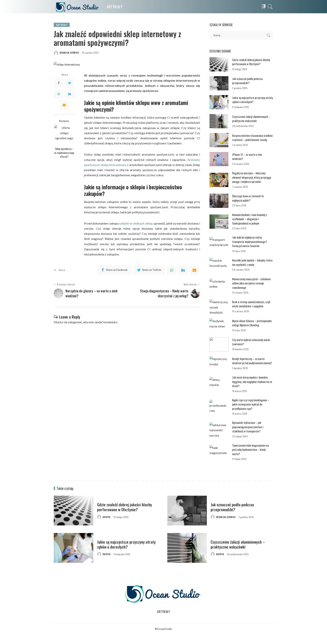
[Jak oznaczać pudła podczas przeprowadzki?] (218, 83)
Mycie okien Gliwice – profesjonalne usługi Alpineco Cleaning (252, 323)
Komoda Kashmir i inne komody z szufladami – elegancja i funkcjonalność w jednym (249, 219)
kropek (107, 517)
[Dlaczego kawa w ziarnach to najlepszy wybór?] (218, 201)
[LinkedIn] (69, 94)
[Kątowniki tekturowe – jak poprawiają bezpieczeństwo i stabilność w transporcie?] (218, 429)
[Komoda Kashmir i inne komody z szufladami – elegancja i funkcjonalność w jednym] (218, 221)
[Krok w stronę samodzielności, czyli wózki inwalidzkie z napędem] (218, 306)
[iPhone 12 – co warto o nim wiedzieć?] (218, 159)
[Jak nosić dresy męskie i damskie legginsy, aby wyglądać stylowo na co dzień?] (218, 384)
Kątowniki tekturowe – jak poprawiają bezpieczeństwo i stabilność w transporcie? (247, 426)
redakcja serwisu (69, 53)
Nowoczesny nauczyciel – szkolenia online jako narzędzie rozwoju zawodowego (251, 283)
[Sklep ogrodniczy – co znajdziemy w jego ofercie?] (64, 135)
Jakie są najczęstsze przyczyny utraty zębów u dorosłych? (252, 99)
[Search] (270, 6)
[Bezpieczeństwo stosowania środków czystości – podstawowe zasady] (218, 140)
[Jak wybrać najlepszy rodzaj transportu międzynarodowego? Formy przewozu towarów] (218, 244)
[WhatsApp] (58, 94)
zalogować (75, 322)
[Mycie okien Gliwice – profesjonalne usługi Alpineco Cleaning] (218, 325)
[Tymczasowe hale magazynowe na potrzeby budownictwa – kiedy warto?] (218, 452)
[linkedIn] (183, 270)
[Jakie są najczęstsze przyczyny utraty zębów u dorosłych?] (218, 102)
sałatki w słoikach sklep (136, 223)
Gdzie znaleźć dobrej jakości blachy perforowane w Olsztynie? (251, 62)
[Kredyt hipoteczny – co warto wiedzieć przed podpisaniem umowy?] (218, 363)
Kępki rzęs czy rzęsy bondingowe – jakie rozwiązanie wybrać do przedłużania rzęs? (250, 404)
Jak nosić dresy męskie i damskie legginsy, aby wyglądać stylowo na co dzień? (252, 381)
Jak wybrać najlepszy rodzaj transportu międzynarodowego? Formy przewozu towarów (249, 241)
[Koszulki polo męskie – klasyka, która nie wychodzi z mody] (218, 265)
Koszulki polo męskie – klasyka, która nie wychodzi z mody (252, 262)
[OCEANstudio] (77, 6)
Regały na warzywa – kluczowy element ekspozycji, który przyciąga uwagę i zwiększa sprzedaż (251, 177)
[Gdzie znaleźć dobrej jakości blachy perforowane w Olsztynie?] (218, 64)
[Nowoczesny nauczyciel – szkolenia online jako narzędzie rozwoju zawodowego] (218, 286)
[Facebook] (58, 83)
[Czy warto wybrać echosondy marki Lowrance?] (218, 344)
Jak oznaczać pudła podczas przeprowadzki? (247, 81)
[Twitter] (69, 83)
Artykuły (61, 25)
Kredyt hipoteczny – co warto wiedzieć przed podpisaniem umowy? (252, 361)
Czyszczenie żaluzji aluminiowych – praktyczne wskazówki (251, 118)
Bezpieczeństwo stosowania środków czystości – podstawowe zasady (252, 137)
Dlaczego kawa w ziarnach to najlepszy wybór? (248, 198)
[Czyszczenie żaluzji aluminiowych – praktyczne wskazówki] (218, 121)
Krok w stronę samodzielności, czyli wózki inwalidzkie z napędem (251, 304)
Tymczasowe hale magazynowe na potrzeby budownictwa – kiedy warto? (250, 449)
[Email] (64, 105)
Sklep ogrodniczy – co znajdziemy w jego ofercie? (64, 152)
